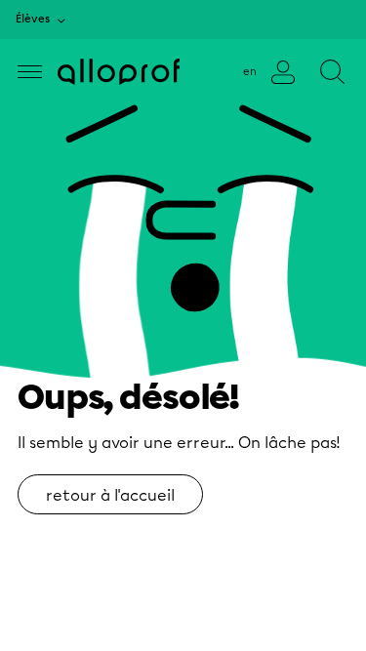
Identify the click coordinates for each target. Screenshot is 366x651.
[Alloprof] (119, 72)
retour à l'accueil (110, 495)
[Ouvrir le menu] (30, 72)
